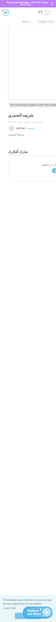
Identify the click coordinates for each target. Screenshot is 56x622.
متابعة (32, 128)
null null (21, 128)
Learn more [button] (9, 608)
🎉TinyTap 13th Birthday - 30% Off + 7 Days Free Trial (26, 4)
